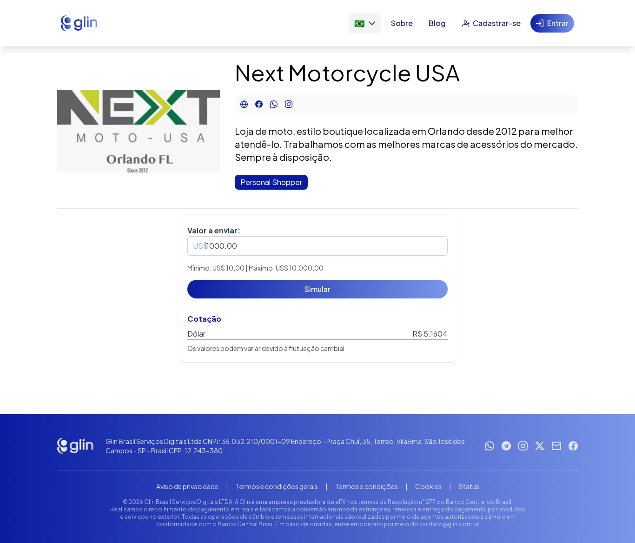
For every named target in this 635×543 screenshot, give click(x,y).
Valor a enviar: (213, 230)
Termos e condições (366, 486)
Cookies (428, 486)
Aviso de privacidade (187, 486)
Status (469, 486)
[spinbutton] (317, 246)
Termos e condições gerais (277, 486)
